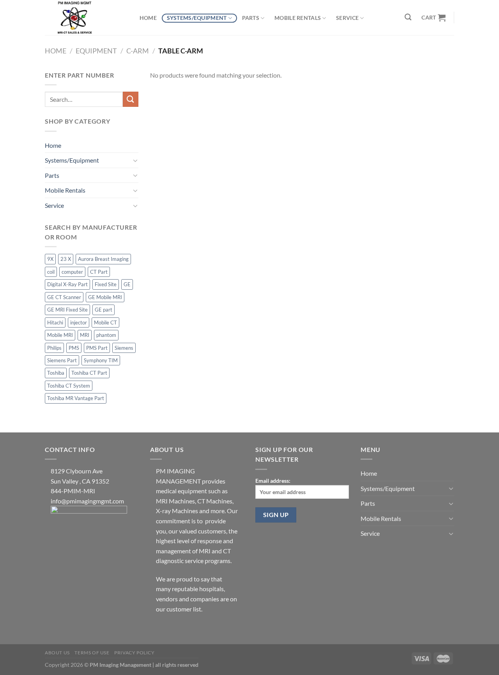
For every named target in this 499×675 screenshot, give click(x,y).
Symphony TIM (101, 360)
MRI (84, 335)
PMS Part (97, 348)
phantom (106, 335)
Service (347, 17)
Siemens (124, 348)
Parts (250, 17)
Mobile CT (105, 322)
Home (148, 17)
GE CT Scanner (64, 297)
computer (72, 272)
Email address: (272, 480)
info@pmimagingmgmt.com (87, 501)
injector (78, 322)
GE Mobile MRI (105, 297)
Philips (54, 348)
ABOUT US (57, 653)
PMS (74, 348)
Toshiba (55, 373)
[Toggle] (135, 160)
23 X (65, 259)
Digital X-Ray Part (67, 284)
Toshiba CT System (68, 386)
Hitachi (55, 322)
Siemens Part (62, 360)
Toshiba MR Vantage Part (75, 398)
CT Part (99, 272)
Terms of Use (91, 653)
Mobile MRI (60, 335)
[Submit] (130, 99)
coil (51, 272)
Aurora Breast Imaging (103, 259)
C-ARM (137, 50)
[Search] (408, 17)
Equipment (96, 50)
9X (50, 259)
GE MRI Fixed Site (67, 309)
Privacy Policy (134, 653)
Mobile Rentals (297, 17)
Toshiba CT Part (89, 373)
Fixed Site (106, 284)
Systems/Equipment (197, 17)
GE (127, 284)
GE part (103, 309)
